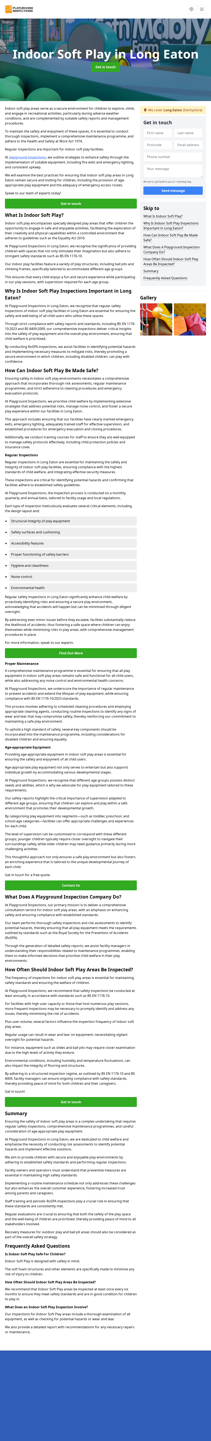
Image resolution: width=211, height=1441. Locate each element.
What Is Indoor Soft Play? (163, 216)
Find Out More (71, 653)
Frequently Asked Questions (165, 278)
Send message (173, 190)
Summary (150, 271)
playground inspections (27, 157)
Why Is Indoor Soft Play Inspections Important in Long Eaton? (171, 225)
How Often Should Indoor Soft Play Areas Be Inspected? (170, 261)
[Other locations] (191, 9)
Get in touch (105, 67)
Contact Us (71, 885)
